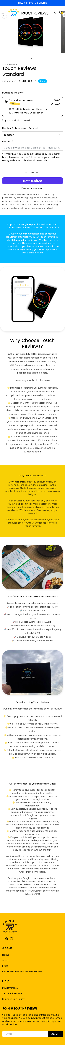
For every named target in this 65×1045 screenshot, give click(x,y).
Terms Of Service (12, 993)
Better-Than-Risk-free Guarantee (22, 971)
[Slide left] (26, 58)
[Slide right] (39, 58)
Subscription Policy (13, 999)
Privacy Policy (10, 987)
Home (5, 954)
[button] (54, 12)
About (6, 960)
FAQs (5, 965)
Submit (55, 1034)
